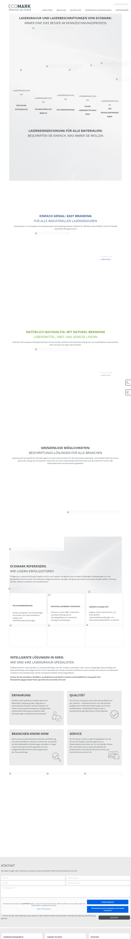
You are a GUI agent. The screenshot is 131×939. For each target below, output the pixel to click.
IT (124, 4)
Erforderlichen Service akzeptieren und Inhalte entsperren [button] (107, 909)
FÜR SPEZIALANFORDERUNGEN (110, 113)
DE (115, 4)
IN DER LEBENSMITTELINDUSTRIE (87, 110)
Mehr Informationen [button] (44, 909)
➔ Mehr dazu (105, 259)
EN (118, 4)
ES (121, 4)
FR (127, 4)
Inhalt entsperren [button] (108, 902)
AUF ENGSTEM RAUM (66, 110)
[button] (47, 10)
